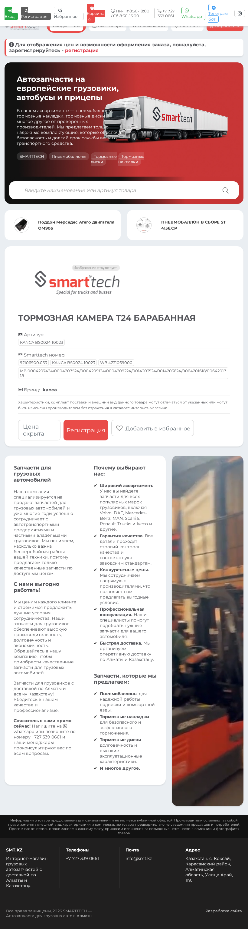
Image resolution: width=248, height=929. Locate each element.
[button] (152, 428)
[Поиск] (225, 190)
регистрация (82, 50)
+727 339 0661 (46, 737)
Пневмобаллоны (69, 156)
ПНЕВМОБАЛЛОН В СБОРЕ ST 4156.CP (193, 225)
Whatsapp (191, 16)
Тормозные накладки (131, 159)
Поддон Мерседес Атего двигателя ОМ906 (76, 225)
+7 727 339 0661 (82, 858)
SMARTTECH (32, 156)
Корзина (96, 16)
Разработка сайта (223, 910)
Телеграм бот (218, 16)
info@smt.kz (139, 858)
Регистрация (34, 16)
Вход (10, 16)
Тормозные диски (104, 159)
